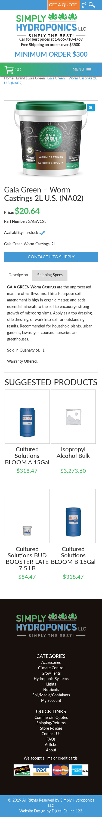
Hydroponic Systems (51, 679)
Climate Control (51, 668)
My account (51, 701)
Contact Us (51, 734)
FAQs (51, 739)
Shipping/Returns (51, 723)
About (51, 750)
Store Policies (51, 729)
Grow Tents (51, 674)
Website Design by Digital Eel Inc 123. (51, 811)
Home (9, 78)
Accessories (51, 663)
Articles (51, 745)
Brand (20, 78)
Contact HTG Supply (51, 257)
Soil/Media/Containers (51, 695)
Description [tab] (18, 275)
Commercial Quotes (51, 718)
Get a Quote (63, 5)
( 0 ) (17, 70)
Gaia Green (36, 78)
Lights (51, 684)
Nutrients (51, 690)
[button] (78, 69)
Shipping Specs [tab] (50, 275)
